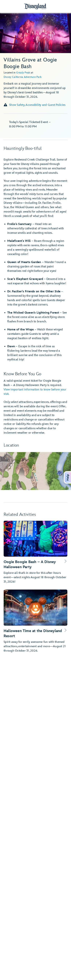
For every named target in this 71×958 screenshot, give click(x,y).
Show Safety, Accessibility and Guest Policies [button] (37, 105)
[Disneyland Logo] (35, 6)
